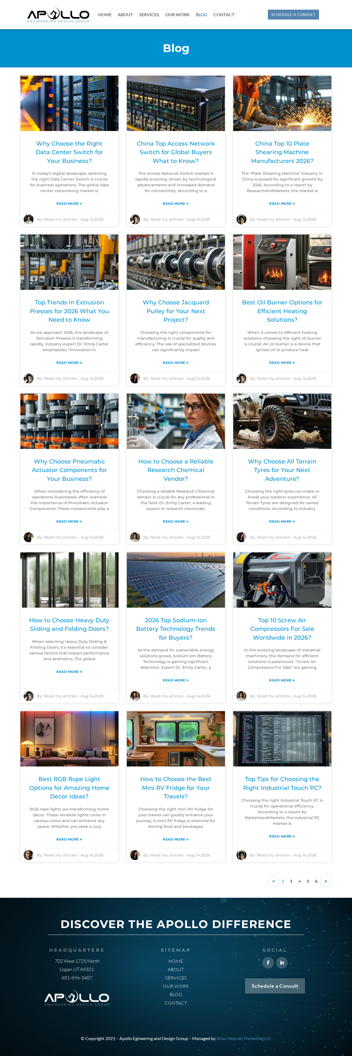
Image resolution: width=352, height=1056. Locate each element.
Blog (201, 15)
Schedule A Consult (293, 14)
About (125, 15)
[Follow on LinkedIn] (282, 962)
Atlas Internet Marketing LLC (243, 1038)
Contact (224, 15)
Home (105, 15)
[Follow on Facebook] (268, 962)
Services (149, 15)
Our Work (177, 15)
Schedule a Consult (275, 986)
